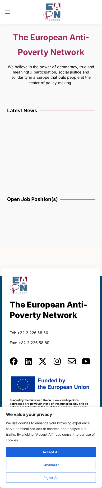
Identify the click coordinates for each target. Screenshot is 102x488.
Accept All (51, 452)
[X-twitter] (43, 361)
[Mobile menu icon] (7, 12)
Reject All (51, 478)
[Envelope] (72, 361)
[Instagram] (57, 361)
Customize (51, 465)
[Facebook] (14, 361)
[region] (51, 447)
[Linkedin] (28, 361)
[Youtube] (86, 361)
